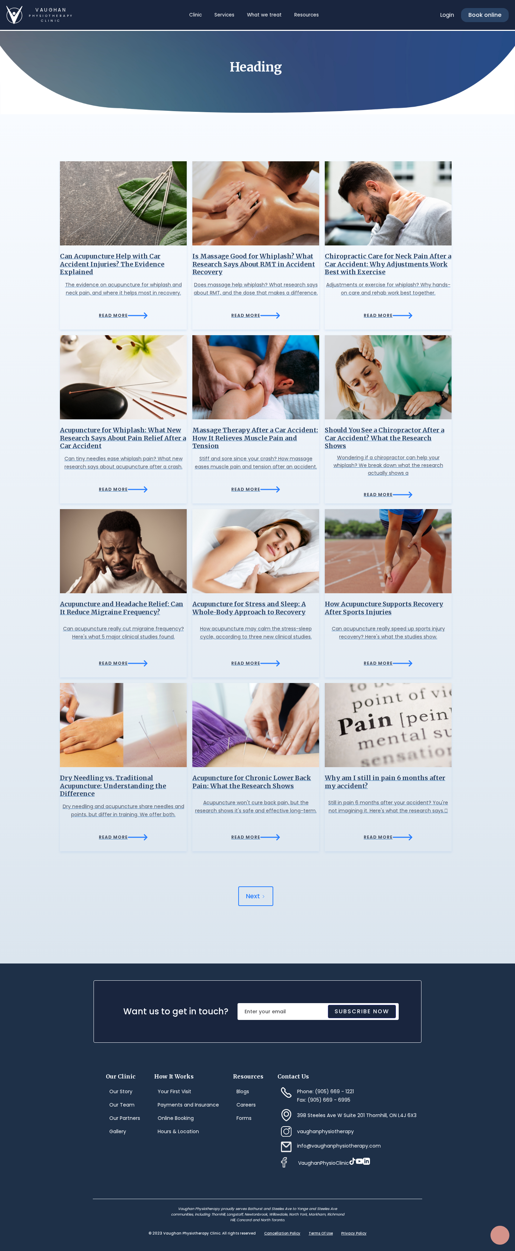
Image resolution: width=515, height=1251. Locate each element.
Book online (484, 15)
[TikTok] (352, 1161)
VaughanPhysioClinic (323, 1163)
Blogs (242, 1091)
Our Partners (124, 1118)
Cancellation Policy (282, 1233)
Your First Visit (174, 1091)
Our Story (120, 1091)
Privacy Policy (353, 1233)
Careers (246, 1104)
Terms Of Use (321, 1233)
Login (447, 15)
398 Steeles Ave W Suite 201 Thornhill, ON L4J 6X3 (357, 1115)
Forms (244, 1118)
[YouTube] (359, 1161)
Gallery (117, 1131)
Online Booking (176, 1118)
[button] (195, 15)
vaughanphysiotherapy (325, 1131)
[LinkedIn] (366, 1161)
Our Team (122, 1104)
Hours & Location (178, 1131)
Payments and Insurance (188, 1104)
